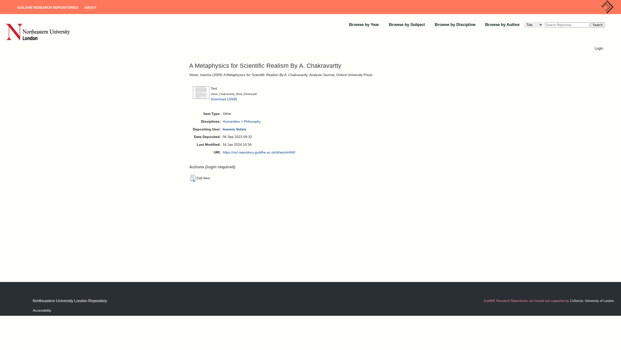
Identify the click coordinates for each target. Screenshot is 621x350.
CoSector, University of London (592, 301)
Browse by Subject (407, 24)
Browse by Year (364, 24)
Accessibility (42, 310)
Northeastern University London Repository (70, 301)
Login (599, 48)
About (90, 7)
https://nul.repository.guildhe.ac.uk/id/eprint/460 (259, 152)
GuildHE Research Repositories (47, 7)
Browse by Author (502, 24)
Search (598, 25)
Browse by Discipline (455, 24)
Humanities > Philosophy (242, 121)
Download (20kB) (224, 99)
